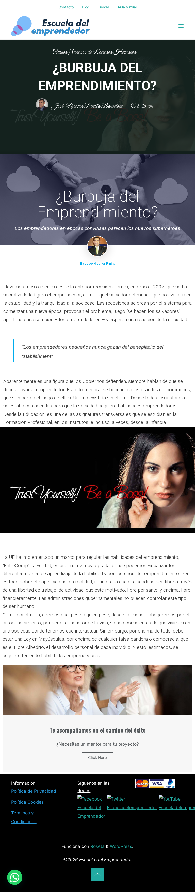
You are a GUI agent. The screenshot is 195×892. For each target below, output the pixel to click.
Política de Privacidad (33, 791)
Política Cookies (27, 802)
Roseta (97, 846)
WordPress (121, 846)
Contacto (66, 7)
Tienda (103, 7)
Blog (85, 7)
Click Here (97, 757)
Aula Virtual (127, 7)
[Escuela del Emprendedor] (51, 26)
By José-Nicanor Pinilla (97, 263)
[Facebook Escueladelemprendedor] (91, 807)
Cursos (60, 52)
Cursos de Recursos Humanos (104, 52)
